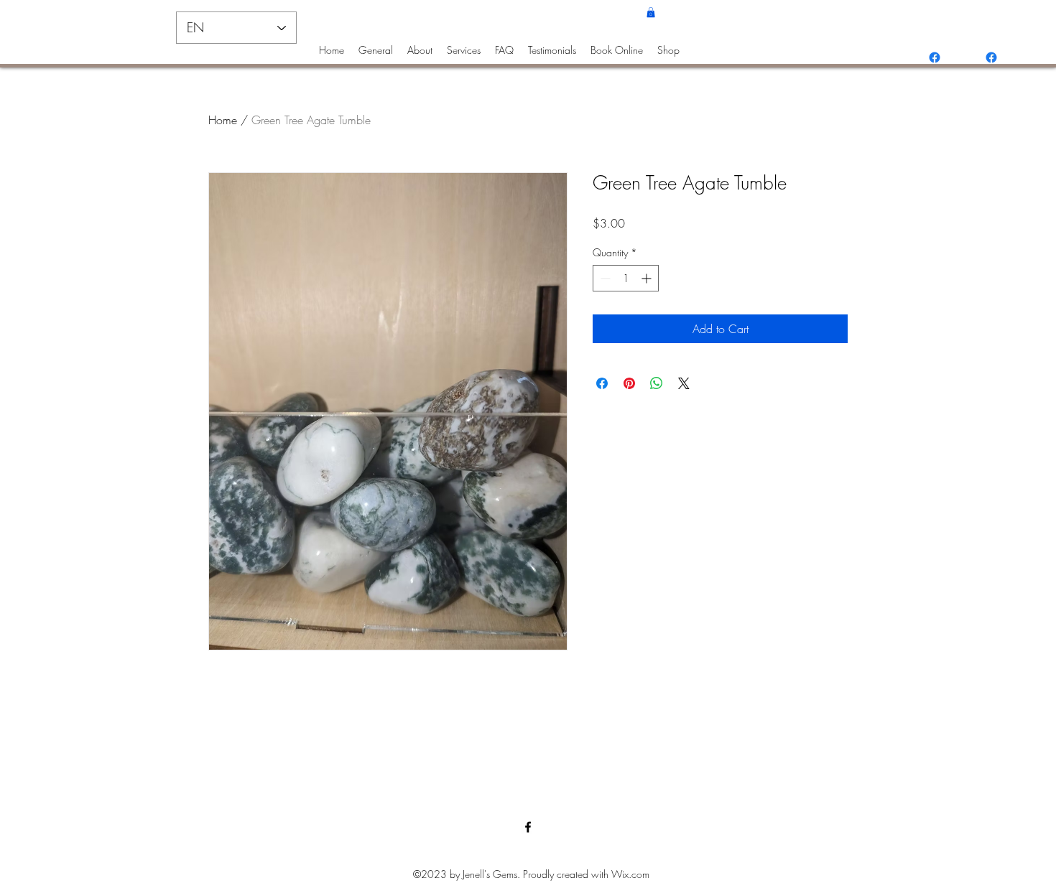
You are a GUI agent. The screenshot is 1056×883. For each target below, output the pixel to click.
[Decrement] (604, 278)
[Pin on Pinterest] (629, 383)
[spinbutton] (626, 278)
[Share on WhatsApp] (656, 383)
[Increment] (648, 278)
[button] (651, 12)
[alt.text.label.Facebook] (934, 57)
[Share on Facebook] (602, 383)
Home (222, 120)
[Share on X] (684, 383)
